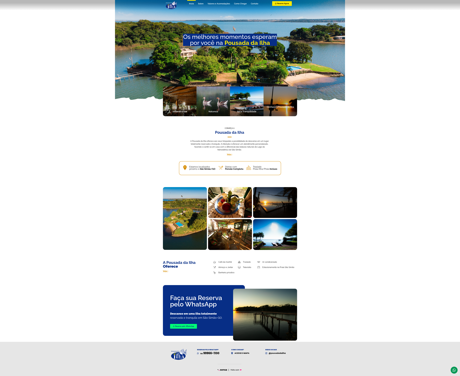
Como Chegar (240, 4)
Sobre (201, 4)
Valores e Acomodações (219, 4)
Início (191, 4)
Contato (254, 4)
